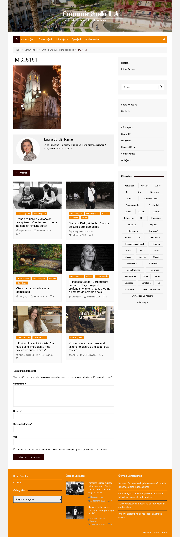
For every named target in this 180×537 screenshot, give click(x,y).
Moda (128, 250)
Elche (142, 218)
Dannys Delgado (126, 503)
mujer (156, 250)
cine (129, 198)
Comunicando (132, 205)
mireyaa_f (23, 296)
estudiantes (132, 231)
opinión (156, 257)
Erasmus (132, 224)
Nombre (17, 411)
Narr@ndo (126, 140)
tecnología (145, 283)
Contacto (125, 111)
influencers (154, 237)
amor (157, 185)
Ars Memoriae (92, 39)
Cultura (89, 276)
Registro (125, 63)
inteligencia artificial (134, 244)
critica (128, 211)
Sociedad (74, 218)
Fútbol (128, 237)
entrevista (156, 218)
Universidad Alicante (151, 289)
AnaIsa (74, 355)
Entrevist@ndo (46, 39)
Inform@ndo (62, 39)
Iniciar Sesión (128, 69)
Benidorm (154, 192)
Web (15, 437)
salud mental (130, 276)
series (157, 276)
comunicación (151, 198)
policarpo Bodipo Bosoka (82, 231)
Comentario (19, 384)
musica (128, 257)
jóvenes (156, 244)
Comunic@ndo (28, 39)
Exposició (153, 231)
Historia (105, 214)
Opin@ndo (77, 39)
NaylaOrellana (25, 230)
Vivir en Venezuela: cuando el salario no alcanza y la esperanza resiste (89, 347)
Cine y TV (125, 134)
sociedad (129, 283)
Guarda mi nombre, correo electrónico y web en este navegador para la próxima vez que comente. (62, 449)
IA (140, 237)
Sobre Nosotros (129, 104)
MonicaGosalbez (26, 355)
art (127, 192)
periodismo (132, 263)
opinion (142, 257)
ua (159, 283)
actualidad (129, 185)
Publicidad (153, 263)
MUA (142, 250)
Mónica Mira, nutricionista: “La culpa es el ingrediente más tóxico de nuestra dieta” (35, 347)
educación (129, 218)
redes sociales (133, 270)
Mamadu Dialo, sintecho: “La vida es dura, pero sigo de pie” (89, 225)
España (153, 224)
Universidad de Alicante (142, 296)
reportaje (154, 270)
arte (139, 192)
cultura (142, 211)
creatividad (154, 205)
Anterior (23, 173)
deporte (156, 211)
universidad (130, 289)
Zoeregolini (76, 297)
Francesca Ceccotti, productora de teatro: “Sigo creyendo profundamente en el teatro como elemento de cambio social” (90, 287)
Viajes (84, 218)
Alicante (144, 185)
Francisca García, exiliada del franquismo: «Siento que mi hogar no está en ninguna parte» (37, 222)
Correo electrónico (22, 424)
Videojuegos (142, 302)
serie (145, 276)
